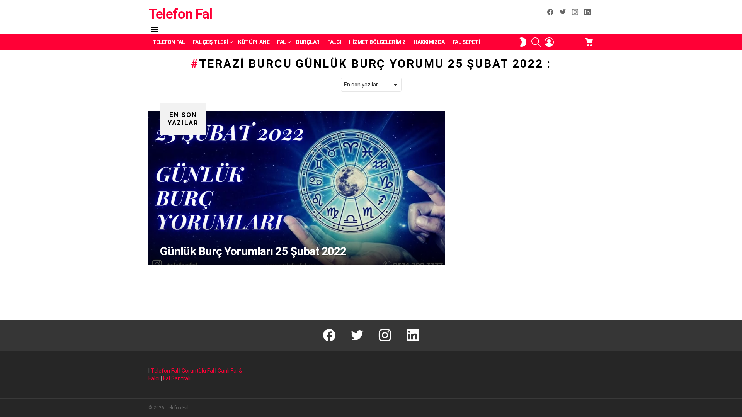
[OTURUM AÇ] (549, 42)
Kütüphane (253, 42)
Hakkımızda (429, 42)
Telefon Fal (180, 14)
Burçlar (308, 42)
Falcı (334, 42)
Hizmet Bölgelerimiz (377, 42)
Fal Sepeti (466, 42)
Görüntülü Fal (198, 371)
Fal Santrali (177, 378)
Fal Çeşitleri (210, 42)
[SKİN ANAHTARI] (523, 42)
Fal (281, 42)
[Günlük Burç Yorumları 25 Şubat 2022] (296, 188)
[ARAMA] (536, 42)
